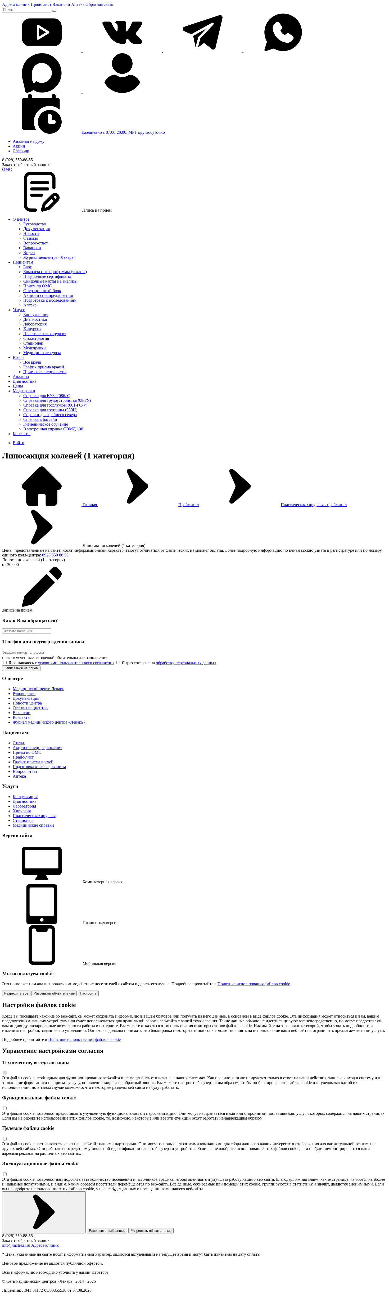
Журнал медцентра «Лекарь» (49, 257)
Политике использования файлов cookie (254, 984)
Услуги (19, 309)
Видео (29, 252)
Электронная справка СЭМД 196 (53, 429)
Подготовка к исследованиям (49, 300)
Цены (18, 386)
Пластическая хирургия (44, 333)
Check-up (21, 151)
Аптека (77, 4)
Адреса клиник (16, 4)
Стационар (33, 343)
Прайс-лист (188, 504)
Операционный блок (42, 290)
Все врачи (32, 362)
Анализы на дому (28, 141)
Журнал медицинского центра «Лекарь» (49, 722)
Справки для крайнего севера (50, 414)
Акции (19, 146)
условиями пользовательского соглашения (76, 663)
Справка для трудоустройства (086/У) (57, 400)
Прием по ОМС (37, 286)
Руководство (34, 224)
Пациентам (23, 262)
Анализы (21, 376)
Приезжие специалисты (44, 371)
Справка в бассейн (40, 419)
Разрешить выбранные (107, 1231)
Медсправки (34, 348)
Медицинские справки (33, 825)
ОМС (7, 169)
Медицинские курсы (42, 352)
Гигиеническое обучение (45, 424)
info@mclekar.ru (16, 1245)
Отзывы (30, 238)
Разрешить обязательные (54, 993)
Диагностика (35, 319)
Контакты (21, 433)
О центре (21, 219)
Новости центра (27, 703)
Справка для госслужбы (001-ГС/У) (55, 405)
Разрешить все (16, 993)
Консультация (35, 314)
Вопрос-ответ (35, 243)
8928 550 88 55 (55, 555)
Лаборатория (35, 324)
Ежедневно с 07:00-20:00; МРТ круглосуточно (123, 132)
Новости (31, 233)
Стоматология (36, 338)
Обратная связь (99, 4)
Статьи (19, 743)
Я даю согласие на (168, 663)
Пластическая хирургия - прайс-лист (314, 504)
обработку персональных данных (186, 663)
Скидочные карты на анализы (50, 281)
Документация (36, 228)
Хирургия (32, 329)
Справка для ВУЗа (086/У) (46, 395)
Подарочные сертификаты (47, 276)
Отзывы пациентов (30, 708)
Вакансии (61, 4)
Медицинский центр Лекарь (38, 689)
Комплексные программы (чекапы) (55, 271)
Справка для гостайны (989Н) (50, 410)
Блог (27, 267)
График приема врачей (43, 367)
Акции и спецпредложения (48, 295)
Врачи (18, 357)
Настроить (88, 993)
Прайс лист (41, 4)
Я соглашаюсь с (60, 663)
